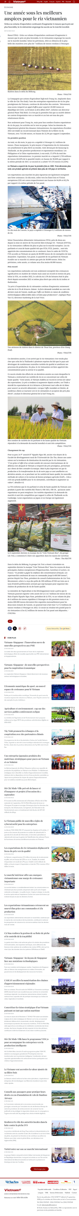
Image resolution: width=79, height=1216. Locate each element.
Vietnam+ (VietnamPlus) (19, 1)
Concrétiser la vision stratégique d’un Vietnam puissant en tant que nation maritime (26, 1009)
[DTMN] (24, 1182)
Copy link (25, 628)
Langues (40, 1193)
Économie (8, 7)
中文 (63, 1)
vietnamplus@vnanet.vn (49, 1205)
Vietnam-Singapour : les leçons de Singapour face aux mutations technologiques (25, 959)
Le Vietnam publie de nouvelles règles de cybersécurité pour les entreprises (23, 822)
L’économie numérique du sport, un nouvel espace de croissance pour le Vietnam (24, 688)
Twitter (15, 628)
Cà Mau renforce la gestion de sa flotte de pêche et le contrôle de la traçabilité (27, 935)
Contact (74, 1193)
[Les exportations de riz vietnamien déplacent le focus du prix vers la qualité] (63, 854)
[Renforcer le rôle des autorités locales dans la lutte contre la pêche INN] (63, 1128)
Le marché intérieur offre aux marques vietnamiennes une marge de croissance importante (23, 878)
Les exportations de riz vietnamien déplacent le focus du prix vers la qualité (26, 849)
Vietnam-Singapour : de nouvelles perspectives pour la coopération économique (26, 666)
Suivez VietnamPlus (53, 628)
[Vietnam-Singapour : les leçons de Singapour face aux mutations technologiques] (63, 964)
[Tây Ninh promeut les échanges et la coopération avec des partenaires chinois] (63, 737)
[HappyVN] (51, 1182)
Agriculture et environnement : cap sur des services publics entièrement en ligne (24, 710)
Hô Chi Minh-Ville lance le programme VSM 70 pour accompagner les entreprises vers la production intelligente (26, 1042)
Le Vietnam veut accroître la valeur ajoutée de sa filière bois (25, 1071)
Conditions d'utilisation (60, 1189)
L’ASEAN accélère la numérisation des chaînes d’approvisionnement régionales (26, 982)
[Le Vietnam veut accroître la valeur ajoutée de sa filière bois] (63, 1075)
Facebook (10, 628)
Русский (68, 1)
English (46, 2)
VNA (46, 1193)
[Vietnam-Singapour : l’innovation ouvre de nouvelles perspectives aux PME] (63, 648)
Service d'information (56, 1193)
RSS (70, 1189)
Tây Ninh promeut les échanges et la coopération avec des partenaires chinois (23, 732)
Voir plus (11, 638)
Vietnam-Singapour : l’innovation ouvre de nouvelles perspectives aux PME (24, 644)
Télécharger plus (39, 1169)
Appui (75, 1189)
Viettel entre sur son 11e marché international (25, 1149)
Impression (20, 628)
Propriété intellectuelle (44, 1189)
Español (58, 2)
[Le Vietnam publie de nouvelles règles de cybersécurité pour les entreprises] (63, 827)
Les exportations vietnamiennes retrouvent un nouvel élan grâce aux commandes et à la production (26, 908)
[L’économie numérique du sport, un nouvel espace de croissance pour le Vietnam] (63, 692)
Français (51, 2)
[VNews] (72, 1182)
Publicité (67, 1193)
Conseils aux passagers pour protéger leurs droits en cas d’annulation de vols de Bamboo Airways (25, 1095)
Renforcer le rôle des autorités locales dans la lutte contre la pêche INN (25, 1124)
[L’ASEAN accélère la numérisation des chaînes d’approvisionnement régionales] (63, 986)
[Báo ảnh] (38, 1182)
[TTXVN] (64, 1182)
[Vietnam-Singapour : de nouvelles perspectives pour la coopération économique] (63, 671)
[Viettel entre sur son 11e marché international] (63, 1155)
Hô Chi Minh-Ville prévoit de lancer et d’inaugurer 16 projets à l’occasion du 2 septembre (22, 791)
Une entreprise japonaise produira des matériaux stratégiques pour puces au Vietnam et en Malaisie (26, 759)
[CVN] (11, 1182)
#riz (10, 621)
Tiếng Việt (39, 2)
